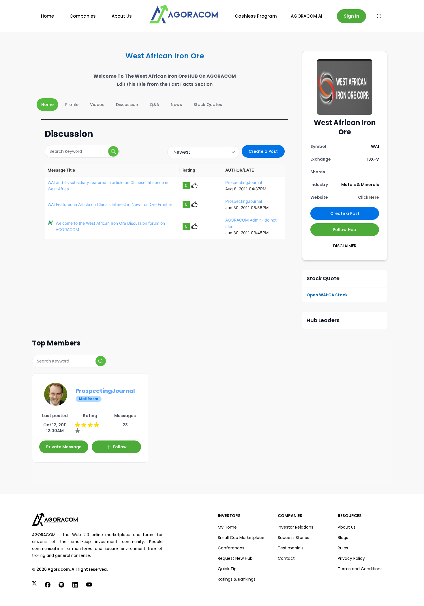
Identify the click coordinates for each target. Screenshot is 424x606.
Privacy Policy (351, 558)
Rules (343, 548)
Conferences (231, 548)
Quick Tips (228, 569)
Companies (83, 16)
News (176, 104)
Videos (97, 104)
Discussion (127, 104)
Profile (71, 104)
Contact (286, 558)
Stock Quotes (208, 104)
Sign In (351, 16)
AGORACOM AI (306, 16)
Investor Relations (295, 527)
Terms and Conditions (360, 569)
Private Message (64, 447)
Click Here (368, 197)
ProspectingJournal (243, 182)
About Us (122, 16)
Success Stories (293, 537)
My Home (227, 527)
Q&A (154, 104)
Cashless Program (256, 16)
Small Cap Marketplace (241, 537)
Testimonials (290, 548)
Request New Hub (235, 558)
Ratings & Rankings (237, 579)
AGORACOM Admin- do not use (251, 223)
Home (47, 16)
